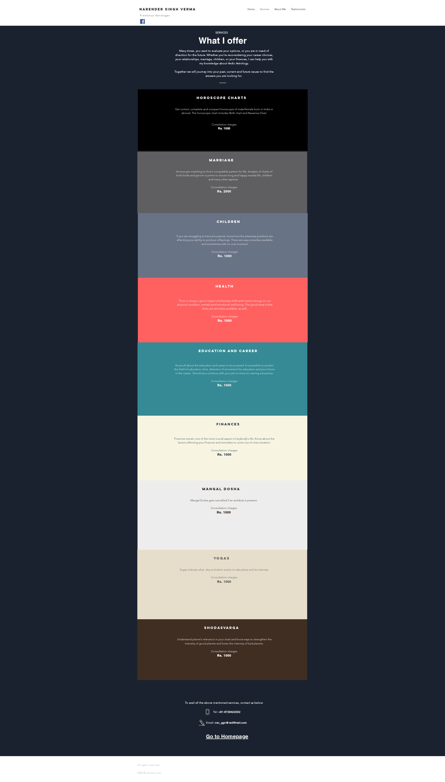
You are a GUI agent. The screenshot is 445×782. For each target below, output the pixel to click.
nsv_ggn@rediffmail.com (231, 722)
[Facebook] (142, 21)
